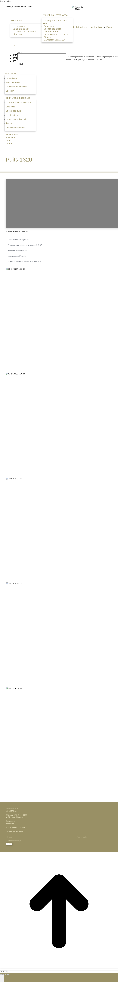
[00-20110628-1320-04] (15, 269)
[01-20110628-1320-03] (15, 374)
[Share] (3, 974)
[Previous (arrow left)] (1, 978)
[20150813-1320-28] (14, 688)
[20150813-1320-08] (14, 479)
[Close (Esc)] (1, 974)
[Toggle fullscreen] (5, 974)
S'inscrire (9, 844)
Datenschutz (10, 821)
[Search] (18, 61)
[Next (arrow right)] (3, 978)
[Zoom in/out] (8, 974)
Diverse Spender (22, 240)
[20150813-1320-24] (14, 583)
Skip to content (5, 1)
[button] (60, 69)
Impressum (10, 823)
